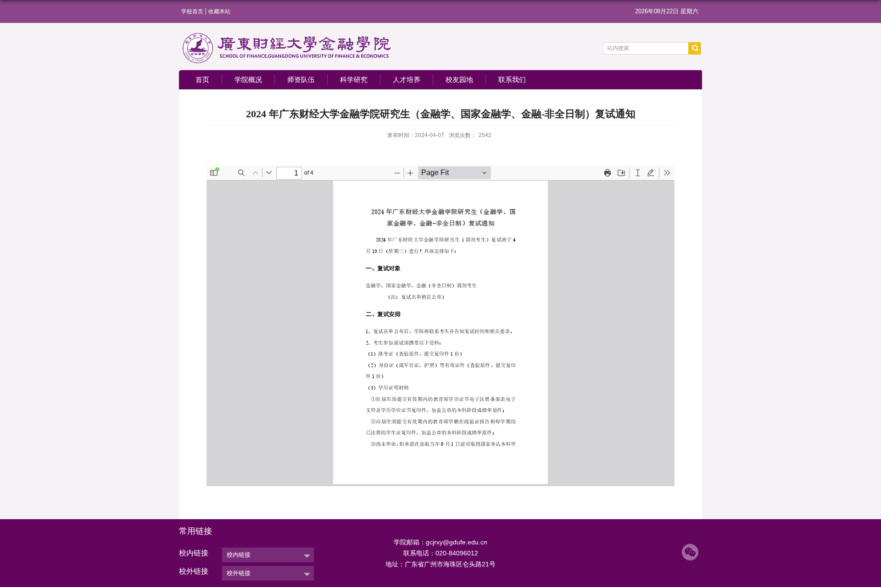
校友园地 (459, 79)
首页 (202, 79)
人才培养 (406, 79)
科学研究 (354, 79)
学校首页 (192, 11)
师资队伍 (301, 79)
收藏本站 (219, 11)
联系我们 (512, 79)
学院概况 (248, 79)
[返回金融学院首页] (287, 35)
